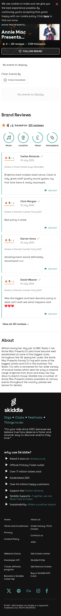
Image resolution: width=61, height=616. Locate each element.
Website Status (12, 553)
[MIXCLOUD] (28, 591)
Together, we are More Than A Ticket (31, 497)
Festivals (35, 417)
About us (35, 519)
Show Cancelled (16, 80)
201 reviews (36, 125)
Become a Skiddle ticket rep (14, 577)
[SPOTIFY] (19, 591)
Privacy (8, 532)
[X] (9, 591)
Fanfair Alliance (34, 490)
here (46, 16)
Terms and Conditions (16, 525)
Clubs (19, 417)
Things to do (13, 422)
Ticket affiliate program (12, 568)
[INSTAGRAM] (38, 591)
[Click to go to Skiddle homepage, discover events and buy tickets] (13, 405)
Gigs (7, 417)
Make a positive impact (42, 504)
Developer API (12, 560)
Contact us (37, 535)
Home (7, 519)
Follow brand (32, 51)
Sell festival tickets (41, 566)
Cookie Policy (11, 538)
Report (52, 190)
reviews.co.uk (37, 458)
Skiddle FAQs (38, 560)
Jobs (33, 541)
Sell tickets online (40, 553)
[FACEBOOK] (47, 591)
